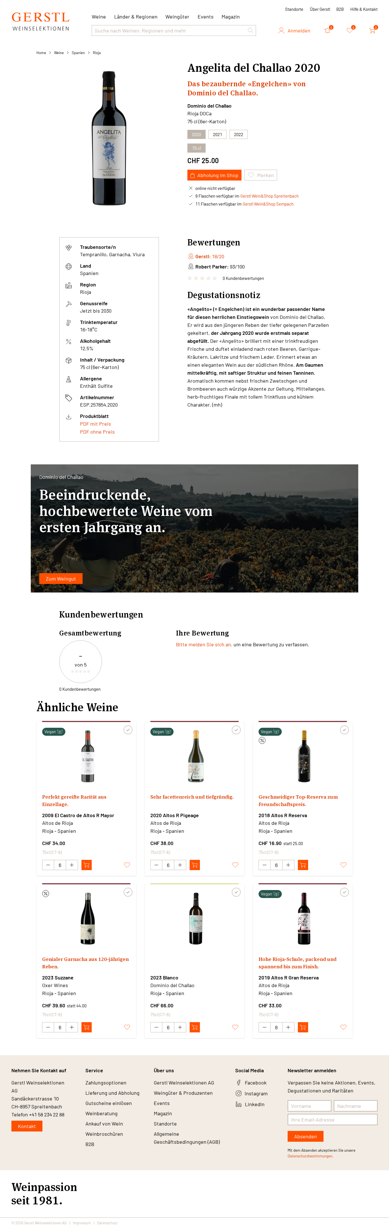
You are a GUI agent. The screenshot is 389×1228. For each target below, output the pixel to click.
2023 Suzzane (57, 977)
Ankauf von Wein (104, 1123)
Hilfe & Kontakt (364, 9)
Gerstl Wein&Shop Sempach (268, 203)
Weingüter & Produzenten (183, 1093)
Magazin (231, 16)
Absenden (305, 1136)
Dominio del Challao (209, 105)
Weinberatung (101, 1113)
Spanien (78, 52)
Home (41, 52)
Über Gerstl (320, 9)
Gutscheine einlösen (108, 1103)
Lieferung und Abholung (112, 1093)
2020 (196, 134)
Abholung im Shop (217, 175)
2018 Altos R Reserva (283, 815)
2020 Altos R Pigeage (174, 815)
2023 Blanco (164, 977)
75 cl (196, 148)
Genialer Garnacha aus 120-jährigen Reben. (85, 963)
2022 (238, 134)
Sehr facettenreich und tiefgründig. (192, 797)
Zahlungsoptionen (105, 1082)
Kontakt (27, 1126)
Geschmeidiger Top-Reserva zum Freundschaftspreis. (298, 800)
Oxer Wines (55, 985)
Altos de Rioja (57, 823)
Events (206, 16)
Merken (265, 175)
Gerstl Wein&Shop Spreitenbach (269, 195)
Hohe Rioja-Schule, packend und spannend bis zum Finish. (298, 963)
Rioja (97, 52)
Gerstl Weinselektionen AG (184, 1082)
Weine (59, 52)
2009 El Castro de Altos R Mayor (78, 815)
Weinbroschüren (104, 1134)
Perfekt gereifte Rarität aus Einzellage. (74, 800)
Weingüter (177, 16)
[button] (250, 30)
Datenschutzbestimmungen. (310, 1156)
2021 (217, 134)
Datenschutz (107, 1223)
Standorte (294, 9)
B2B (340, 9)
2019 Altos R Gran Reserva (289, 977)
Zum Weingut (61, 578)
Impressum (82, 1223)
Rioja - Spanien (59, 831)
